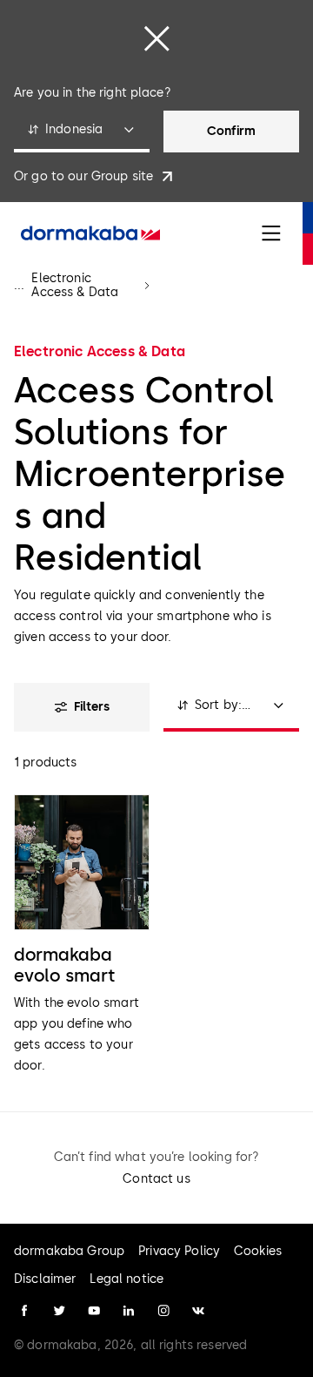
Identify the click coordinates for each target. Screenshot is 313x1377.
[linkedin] (129, 1311)
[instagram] (163, 1311)
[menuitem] (90, 233)
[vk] (198, 1311)
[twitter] (59, 1311)
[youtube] (94, 1311)
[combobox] (82, 131)
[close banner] (156, 38)
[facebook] (24, 1311)
